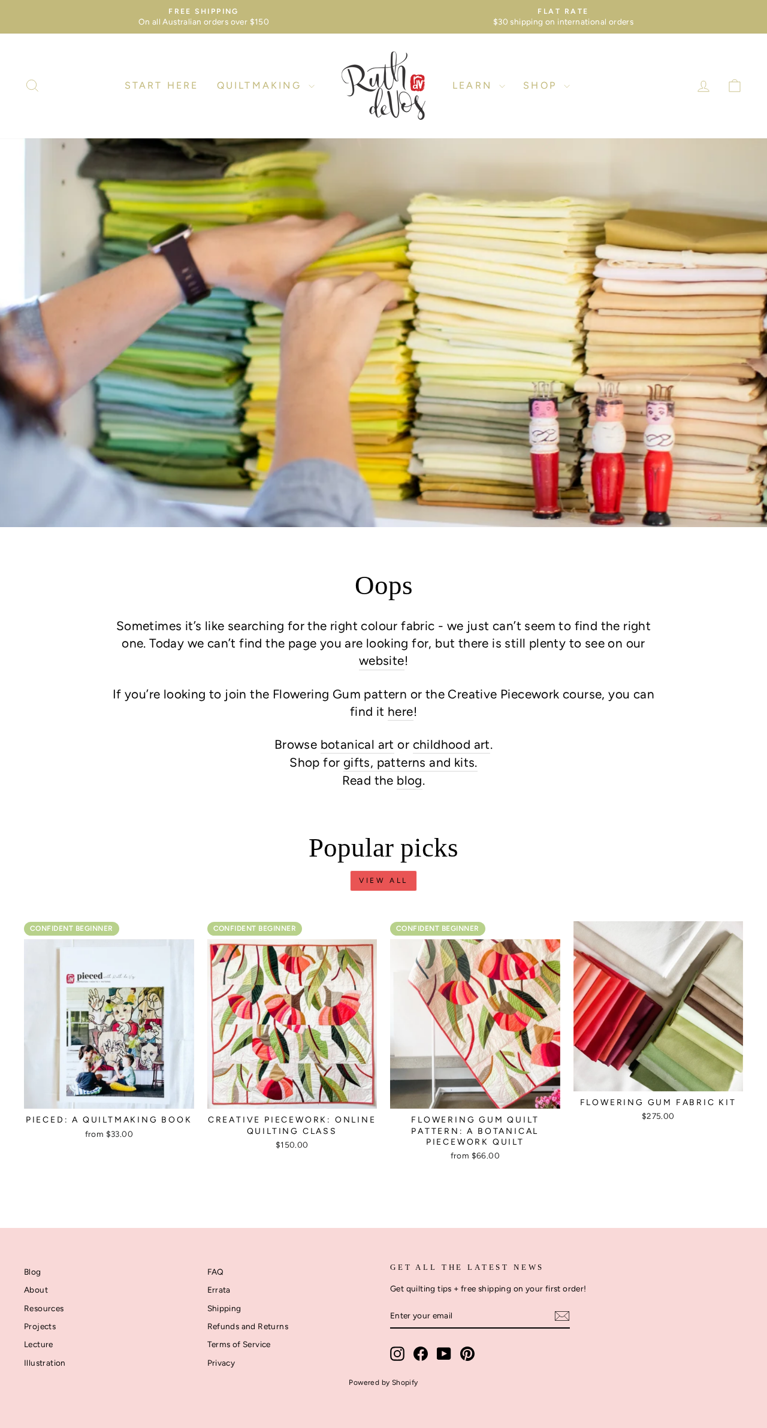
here (400, 711)
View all (383, 880)
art (384, 744)
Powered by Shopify (383, 1382)
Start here (162, 85)
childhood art (451, 744)
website (381, 660)
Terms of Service (239, 1344)
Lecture (38, 1344)
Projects (40, 1326)
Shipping (224, 1308)
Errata (219, 1289)
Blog (32, 1271)
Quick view (109, 1095)
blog (409, 780)
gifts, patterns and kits (409, 762)
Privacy (221, 1363)
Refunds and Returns (248, 1326)
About (36, 1289)
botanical (348, 744)
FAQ (215, 1271)
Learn (474, 85)
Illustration (45, 1363)
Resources (44, 1308)
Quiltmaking (261, 85)
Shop (542, 85)
